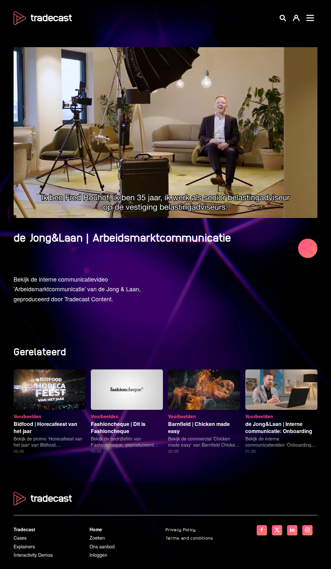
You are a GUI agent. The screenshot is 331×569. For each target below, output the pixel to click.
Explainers (24, 546)
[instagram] (307, 530)
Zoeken (97, 537)
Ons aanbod (102, 546)
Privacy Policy (181, 529)
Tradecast (24, 529)
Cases (20, 537)
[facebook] (262, 530)
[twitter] (277, 530)
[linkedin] (292, 530)
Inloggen (98, 555)
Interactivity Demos (33, 555)
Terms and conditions (189, 537)
